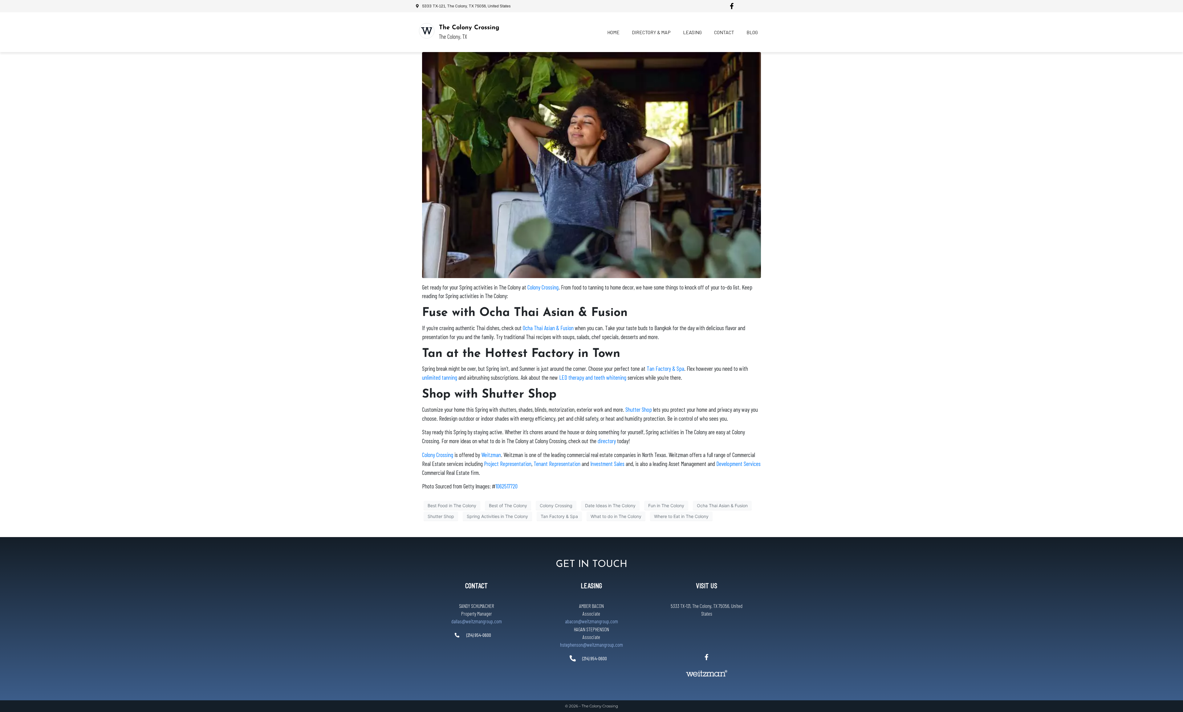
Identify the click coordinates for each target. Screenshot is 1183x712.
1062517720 (506, 486)
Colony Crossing (556, 505)
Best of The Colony (508, 505)
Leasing (692, 32)
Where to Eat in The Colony (681, 516)
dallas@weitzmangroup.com (476, 621)
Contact (724, 32)
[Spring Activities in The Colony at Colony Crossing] (591, 164)
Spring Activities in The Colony (497, 516)
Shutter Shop (441, 516)
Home (613, 32)
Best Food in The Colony (452, 505)
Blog (752, 32)
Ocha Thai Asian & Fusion (722, 505)
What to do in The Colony (616, 516)
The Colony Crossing (469, 28)
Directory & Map (651, 32)
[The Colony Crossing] (426, 30)
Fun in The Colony (666, 505)
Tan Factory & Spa (559, 516)
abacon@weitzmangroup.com (591, 621)
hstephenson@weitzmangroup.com (591, 644)
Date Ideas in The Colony (610, 505)
